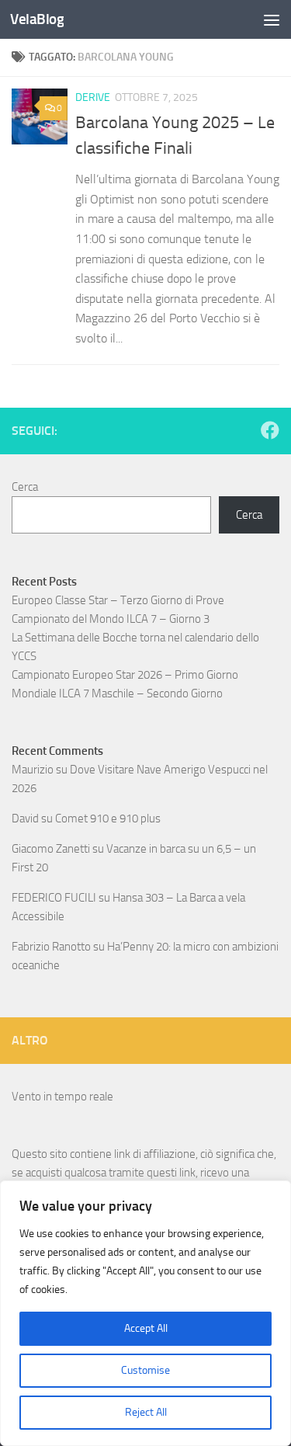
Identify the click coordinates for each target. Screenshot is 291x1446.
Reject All (146, 1412)
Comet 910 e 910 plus (108, 819)
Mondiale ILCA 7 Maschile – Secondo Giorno (117, 693)
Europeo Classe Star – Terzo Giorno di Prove (118, 600)
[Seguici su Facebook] (270, 430)
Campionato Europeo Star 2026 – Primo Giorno (125, 675)
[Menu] (271, 19)
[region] (145, 1313)
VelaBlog (37, 19)
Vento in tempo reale (62, 1097)
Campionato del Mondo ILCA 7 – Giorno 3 (111, 619)
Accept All (146, 1328)
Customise (145, 1370)
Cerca (25, 487)
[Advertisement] (145, 153)
